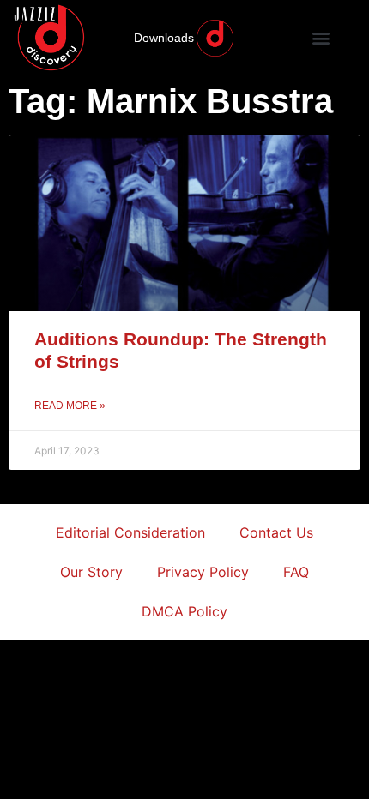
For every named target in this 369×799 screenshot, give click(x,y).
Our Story (91, 571)
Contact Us (276, 532)
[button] (321, 38)
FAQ (296, 571)
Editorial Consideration (130, 532)
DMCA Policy (184, 611)
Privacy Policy (203, 571)
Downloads (164, 38)
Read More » (70, 406)
